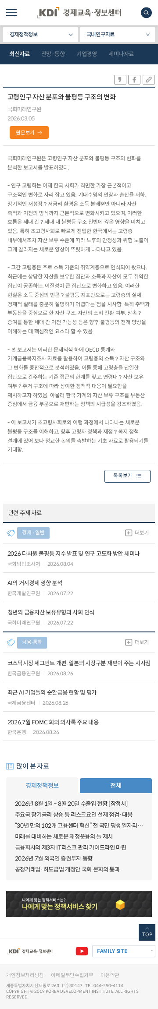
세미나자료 (121, 54)
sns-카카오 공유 (120, 80)
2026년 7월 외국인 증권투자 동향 (54, 858)
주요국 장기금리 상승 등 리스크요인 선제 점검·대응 (74, 814)
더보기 (142, 532)
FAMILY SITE (112, 951)
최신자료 (19, 54)
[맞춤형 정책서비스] (78, 904)
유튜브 (81, 951)
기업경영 (86, 54)
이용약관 (110, 975)
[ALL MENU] (11, 12)
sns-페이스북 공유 (134, 80)
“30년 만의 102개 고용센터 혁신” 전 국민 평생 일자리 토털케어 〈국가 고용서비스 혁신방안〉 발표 (79, 825)
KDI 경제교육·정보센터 (79, 12)
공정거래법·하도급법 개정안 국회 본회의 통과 (67, 869)
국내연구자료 (100, 34)
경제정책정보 (24, 34)
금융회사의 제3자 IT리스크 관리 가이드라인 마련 (70, 847)
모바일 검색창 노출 (146, 12)
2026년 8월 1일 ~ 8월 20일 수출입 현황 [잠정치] (71, 804)
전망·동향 (53, 54)
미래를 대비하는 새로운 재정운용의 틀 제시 (64, 836)
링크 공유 (149, 80)
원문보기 (25, 133)
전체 (115, 786)
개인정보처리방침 (25, 975)
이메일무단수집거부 (72, 975)
